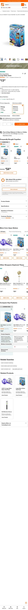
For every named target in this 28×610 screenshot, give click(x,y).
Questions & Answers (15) (15, 77)
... (0, 11)
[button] (14, 201)
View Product (5, 395)
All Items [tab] (3, 231)
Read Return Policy (7, 135)
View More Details (5, 93)
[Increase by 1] (12, 124)
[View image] (1, 59)
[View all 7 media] (26, 59)
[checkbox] (14, 144)
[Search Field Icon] (22, 4)
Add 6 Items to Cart (8, 172)
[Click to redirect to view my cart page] (25, 4)
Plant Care (13, 11)
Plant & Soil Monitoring (22, 11)
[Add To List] (23, 74)
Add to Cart (22, 124)
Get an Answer (14, 189)
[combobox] (12, 4)
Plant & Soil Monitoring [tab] (15, 231)
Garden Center (6, 11)
